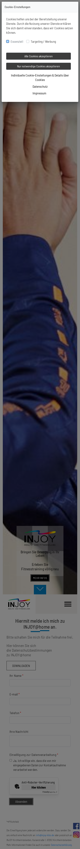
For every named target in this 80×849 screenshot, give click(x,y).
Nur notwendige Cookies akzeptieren (38, 66)
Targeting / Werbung (43, 41)
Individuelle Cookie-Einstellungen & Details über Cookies (40, 77)
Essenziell (17, 41)
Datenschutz (40, 86)
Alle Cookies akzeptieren (38, 56)
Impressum (39, 93)
